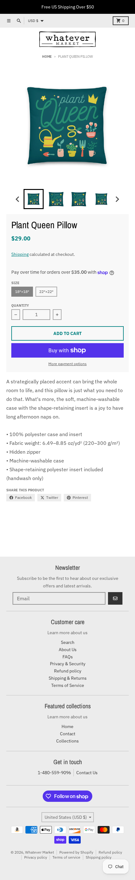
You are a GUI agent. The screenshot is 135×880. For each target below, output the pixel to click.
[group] (34, 199)
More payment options (67, 363)
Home (47, 56)
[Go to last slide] (18, 199)
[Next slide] (117, 199)
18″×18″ (22, 291)
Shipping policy (98, 857)
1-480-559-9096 (54, 772)
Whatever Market (39, 852)
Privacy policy (35, 857)
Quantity (20, 305)
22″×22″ (46, 291)
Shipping (20, 254)
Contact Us (87, 772)
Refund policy (110, 852)
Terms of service (66, 857)
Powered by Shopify (76, 852)
